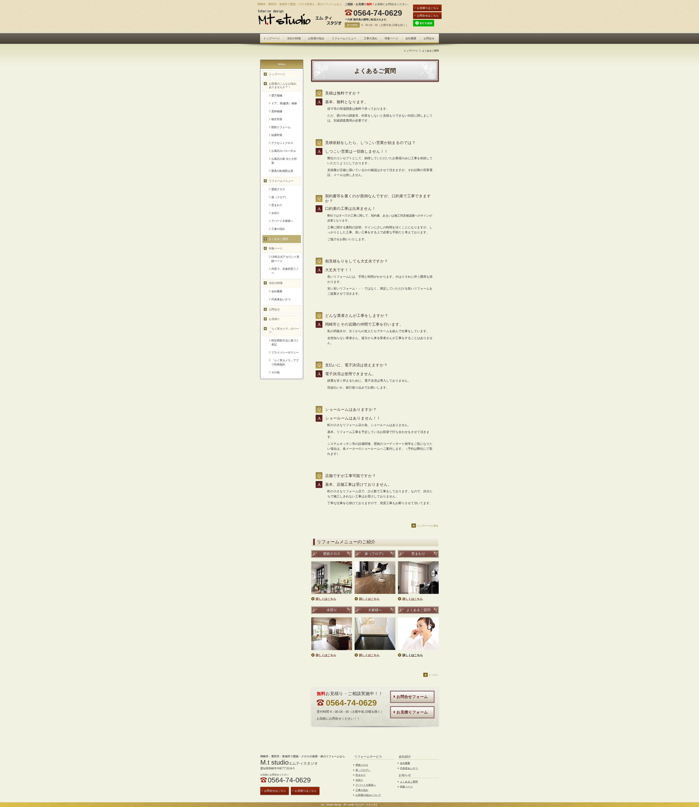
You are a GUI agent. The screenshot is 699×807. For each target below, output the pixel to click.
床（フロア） (363, 770)
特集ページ (406, 786)
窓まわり (361, 775)
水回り (359, 780)
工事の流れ (362, 790)
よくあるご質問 (409, 781)
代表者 (404, 768)
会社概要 (405, 763)
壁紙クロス (362, 765)
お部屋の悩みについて (368, 795)
